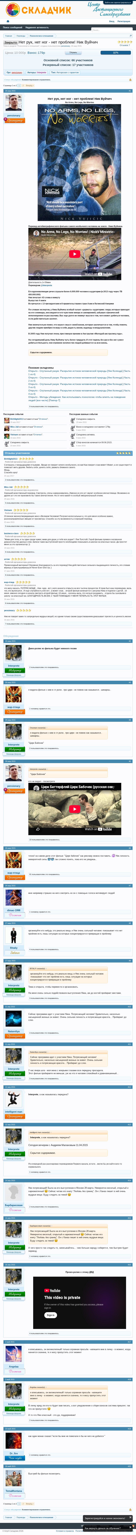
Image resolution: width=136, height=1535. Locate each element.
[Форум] (8, 21)
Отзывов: (125, 45)
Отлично (43, 419)
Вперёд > (30, 86)
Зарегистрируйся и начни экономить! (105, 1518)
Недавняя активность (37, 27)
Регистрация (124, 21)
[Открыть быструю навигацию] (131, 36)
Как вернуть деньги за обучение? (103, 1528)
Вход (111, 21)
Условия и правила (65, 1531)
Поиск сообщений (12, 27)
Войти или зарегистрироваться (118, 2)
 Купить (73, 53)
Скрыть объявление (130, 1517)
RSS (133, 1526)
